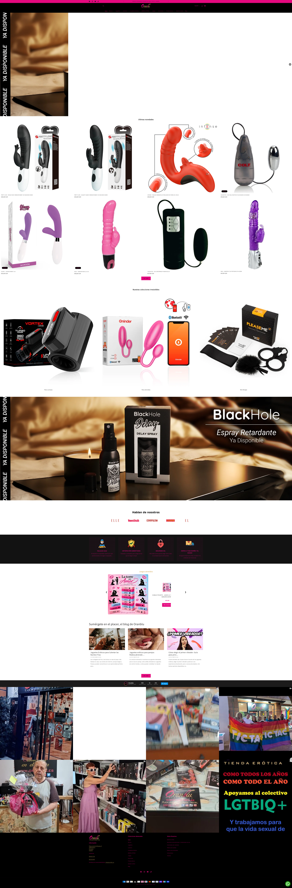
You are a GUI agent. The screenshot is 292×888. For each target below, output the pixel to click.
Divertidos (130, 858)
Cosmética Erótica (132, 850)
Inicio (129, 839)
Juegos (129, 856)
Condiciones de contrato (173, 845)
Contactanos (170, 853)
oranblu (153, 884)
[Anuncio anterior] (123, 1)
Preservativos (131, 861)
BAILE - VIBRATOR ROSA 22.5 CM (81, 271)
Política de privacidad (172, 850)
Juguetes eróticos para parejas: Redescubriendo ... (142, 653)
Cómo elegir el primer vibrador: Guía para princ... (183, 653)
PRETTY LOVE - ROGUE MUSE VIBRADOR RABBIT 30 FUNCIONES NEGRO (17, 195)
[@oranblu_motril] (125, 683)
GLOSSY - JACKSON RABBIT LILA (8, 271)
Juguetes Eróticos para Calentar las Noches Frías (104, 653)
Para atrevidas (146, 390)
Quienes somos (131, 864)
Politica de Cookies (171, 848)
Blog (129, 866)
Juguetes (130, 845)
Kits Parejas (243, 390)
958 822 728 (92, 856)
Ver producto (167, 605)
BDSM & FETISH (131, 853)
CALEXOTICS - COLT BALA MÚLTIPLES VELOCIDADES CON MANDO (235, 195)
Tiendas (169, 856)
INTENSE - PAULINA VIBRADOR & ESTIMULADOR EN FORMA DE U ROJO (163, 195)
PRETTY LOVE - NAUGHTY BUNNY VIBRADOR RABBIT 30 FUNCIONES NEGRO (91, 195)
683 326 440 (92, 859)
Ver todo (146, 278)
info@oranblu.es (109, 862)
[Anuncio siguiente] (168, 1)
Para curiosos (48, 390)
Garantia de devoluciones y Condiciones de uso (178, 842)
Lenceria (130, 848)
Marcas (129, 842)
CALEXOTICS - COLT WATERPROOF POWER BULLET (159, 271)
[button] (103, 6)
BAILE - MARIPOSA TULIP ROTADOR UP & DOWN (231, 271)
